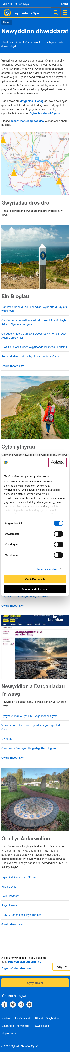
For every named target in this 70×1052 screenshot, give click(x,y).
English (65, 3)
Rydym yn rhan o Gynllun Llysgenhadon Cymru (29, 716)
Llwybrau (6, 739)
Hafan (6, 22)
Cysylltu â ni (35, 983)
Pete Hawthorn (10, 896)
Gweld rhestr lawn (12, 366)
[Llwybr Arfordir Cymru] (5, 12)
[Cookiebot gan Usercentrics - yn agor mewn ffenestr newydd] (57, 462)
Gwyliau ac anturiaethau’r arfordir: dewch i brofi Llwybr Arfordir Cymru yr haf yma (34, 322)
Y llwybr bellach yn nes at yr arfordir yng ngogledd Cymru (31, 727)
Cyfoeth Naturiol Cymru (45, 113)
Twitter (13, 1004)
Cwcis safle (42, 1026)
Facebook (4, 1004)
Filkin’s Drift (8, 886)
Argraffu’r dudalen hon (16, 968)
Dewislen (65, 12)
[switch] (58, 534)
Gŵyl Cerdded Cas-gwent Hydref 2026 (24, 596)
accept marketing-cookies (27, 121)
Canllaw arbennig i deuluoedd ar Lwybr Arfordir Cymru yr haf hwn (34, 309)
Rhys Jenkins (9, 905)
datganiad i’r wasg (32, 101)
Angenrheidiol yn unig (35, 589)
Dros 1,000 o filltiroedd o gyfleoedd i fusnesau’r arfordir (34, 347)
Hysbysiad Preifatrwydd (15, 1018)
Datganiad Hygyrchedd (15, 1026)
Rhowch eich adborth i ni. (24, 962)
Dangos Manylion (46, 568)
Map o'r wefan (9, 1033)
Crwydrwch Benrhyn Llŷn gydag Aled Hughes (28, 748)
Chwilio (55, 12)
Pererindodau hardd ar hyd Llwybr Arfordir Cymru (30, 356)
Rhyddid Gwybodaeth (48, 1018)
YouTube (29, 1004)
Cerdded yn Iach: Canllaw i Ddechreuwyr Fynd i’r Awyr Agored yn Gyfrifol (34, 335)
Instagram (21, 1004)
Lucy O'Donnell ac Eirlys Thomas (21, 915)
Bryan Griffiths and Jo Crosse (19, 877)
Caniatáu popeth (35, 579)
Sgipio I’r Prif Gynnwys (15, 4)
